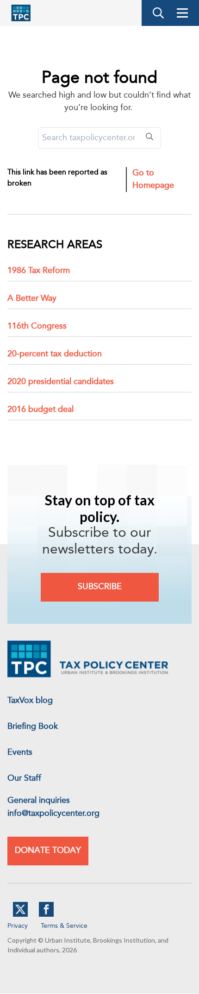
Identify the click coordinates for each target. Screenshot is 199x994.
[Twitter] (20, 915)
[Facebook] (46, 915)
